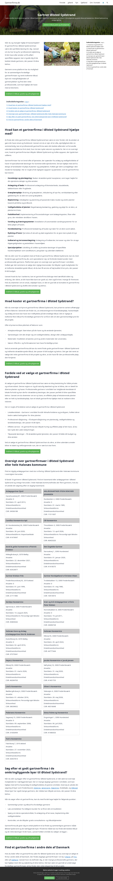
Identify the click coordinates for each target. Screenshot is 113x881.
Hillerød (74, 788)
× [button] (111, 868)
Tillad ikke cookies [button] (62, 878)
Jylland (70, 2)
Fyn (76, 2)
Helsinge (37, 788)
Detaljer (74, 874)
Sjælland (84, 2)
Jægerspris (46, 788)
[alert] (56, 874)
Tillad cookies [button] (49, 878)
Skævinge (55, 788)
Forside (62, 2)
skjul (26, 102)
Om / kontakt (95, 2)
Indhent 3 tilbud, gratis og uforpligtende (56, 25)
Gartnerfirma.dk (12, 2)
